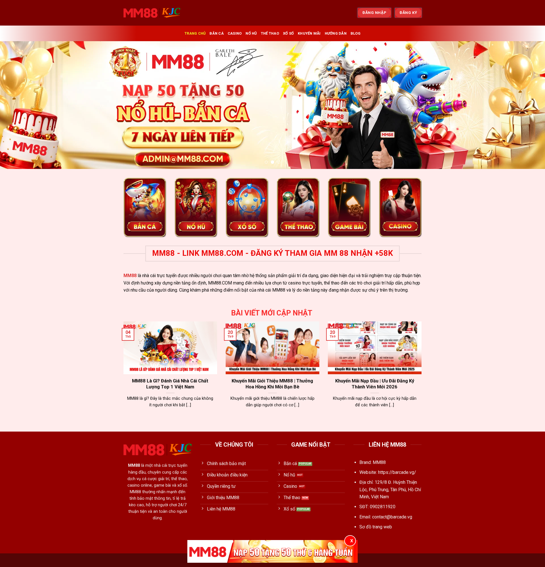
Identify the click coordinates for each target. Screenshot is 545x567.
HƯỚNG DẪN (336, 33)
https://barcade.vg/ (397, 472)
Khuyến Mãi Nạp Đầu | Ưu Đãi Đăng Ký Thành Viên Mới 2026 (374, 384)
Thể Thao (270, 33)
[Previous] (18, 105)
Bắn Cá (216, 33)
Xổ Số (288, 33)
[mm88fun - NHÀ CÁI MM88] (151, 13)
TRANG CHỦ (195, 33)
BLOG (355, 33)
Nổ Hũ (251, 33)
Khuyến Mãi (309, 33)
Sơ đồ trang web (375, 527)
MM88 (130, 275)
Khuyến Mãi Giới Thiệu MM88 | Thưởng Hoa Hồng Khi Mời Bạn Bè (272, 384)
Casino (235, 33)
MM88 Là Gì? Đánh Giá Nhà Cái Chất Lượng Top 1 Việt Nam (170, 384)
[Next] (527, 105)
